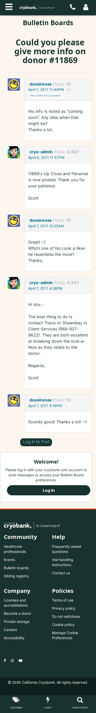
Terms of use (62, 600)
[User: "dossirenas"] (15, 84)
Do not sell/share (66, 616)
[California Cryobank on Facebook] (5, 660)
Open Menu (9, 6)
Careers (10, 629)
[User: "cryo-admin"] (15, 152)
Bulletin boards (16, 568)
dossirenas (40, 84)
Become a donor (17, 613)
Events (9, 559)
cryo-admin (41, 151)
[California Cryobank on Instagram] (12, 660)
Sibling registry (16, 576)
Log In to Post (36, 441)
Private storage (16, 621)
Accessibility (14, 638)
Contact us (61, 573)
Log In (49, 490)
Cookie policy (63, 624)
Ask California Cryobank (45, 95)
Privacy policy (64, 608)
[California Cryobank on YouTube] (20, 660)
